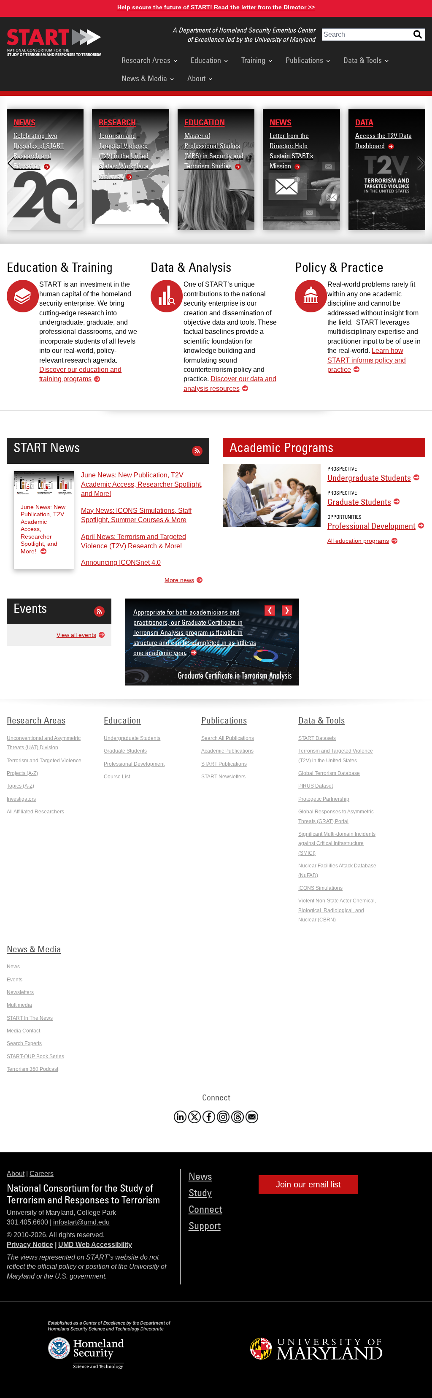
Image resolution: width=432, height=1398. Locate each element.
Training (253, 60)
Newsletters (20, 992)
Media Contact (23, 1031)
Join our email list (308, 1184)
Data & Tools (362, 60)
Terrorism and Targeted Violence (44, 761)
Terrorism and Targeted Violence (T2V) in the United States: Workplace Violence (123, 155)
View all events (76, 634)
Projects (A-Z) (22, 773)
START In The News (30, 1018)
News (24, 122)
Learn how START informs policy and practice (366, 360)
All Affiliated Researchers (35, 812)
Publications (304, 60)
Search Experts (24, 1043)
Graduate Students (359, 501)
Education (206, 60)
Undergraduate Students (369, 477)
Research (117, 122)
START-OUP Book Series (35, 1056)
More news (179, 580)
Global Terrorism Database (329, 773)
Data (364, 122)
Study (200, 1192)
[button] (10, 163)
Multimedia (19, 1005)
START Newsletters (223, 777)
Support (205, 1225)
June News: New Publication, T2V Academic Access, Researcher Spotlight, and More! (141, 484)
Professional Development (371, 525)
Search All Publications (227, 738)
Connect (205, 1209)
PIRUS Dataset (315, 786)
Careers (42, 1173)
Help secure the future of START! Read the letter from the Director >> (216, 7)
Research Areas (146, 60)
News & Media (144, 78)
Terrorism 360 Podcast (32, 1069)
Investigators (21, 799)
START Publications (224, 764)
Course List (117, 777)
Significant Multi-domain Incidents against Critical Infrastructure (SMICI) (336, 843)
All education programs (358, 540)
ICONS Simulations (320, 888)
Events (14, 980)
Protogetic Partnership (323, 799)
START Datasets (317, 738)
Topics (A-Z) (20, 786)
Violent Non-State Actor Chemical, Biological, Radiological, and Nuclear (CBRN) (337, 910)
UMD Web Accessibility (95, 1244)
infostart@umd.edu (81, 1222)
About (196, 78)
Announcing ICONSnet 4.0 (121, 562)
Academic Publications (227, 751)
